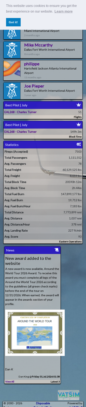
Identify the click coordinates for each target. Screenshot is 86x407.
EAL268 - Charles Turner (20, 112)
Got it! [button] (13, 22)
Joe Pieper (34, 85)
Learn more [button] (63, 11)
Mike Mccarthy (38, 44)
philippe (31, 63)
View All (9, 381)
